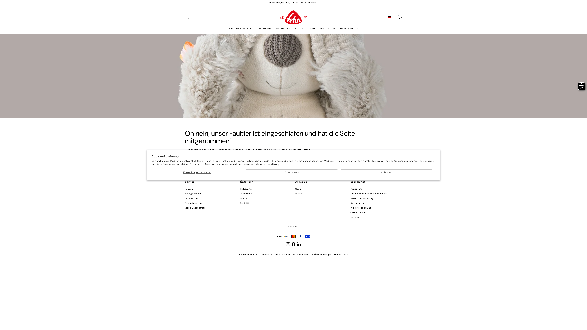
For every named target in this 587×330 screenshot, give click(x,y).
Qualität (244, 198)
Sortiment (263, 28)
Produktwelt (239, 28)
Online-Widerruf (358, 212)
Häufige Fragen (193, 193)
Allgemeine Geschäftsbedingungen (368, 193)
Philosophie (246, 188)
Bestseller (328, 28)
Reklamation (191, 198)
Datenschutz (265, 254)
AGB (255, 254)
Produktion (245, 203)
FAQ (346, 254)
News (298, 188)
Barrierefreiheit (358, 203)
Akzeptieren (292, 172)
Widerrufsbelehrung (360, 207)
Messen (299, 193)
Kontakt (189, 188)
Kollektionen (305, 28)
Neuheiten (283, 28)
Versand (354, 217)
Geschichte (246, 193)
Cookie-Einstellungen (321, 254)
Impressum (356, 188)
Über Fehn (348, 28)
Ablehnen (386, 172)
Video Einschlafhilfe (195, 207)
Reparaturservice (194, 203)
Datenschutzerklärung (267, 164)
